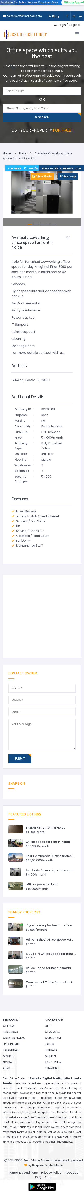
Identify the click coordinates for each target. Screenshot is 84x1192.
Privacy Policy (51, 1173)
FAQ (38, 1177)
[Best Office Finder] (25, 35)
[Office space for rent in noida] (15, 843)
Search (43, 117)
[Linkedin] (80, 16)
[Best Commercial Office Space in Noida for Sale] (15, 857)
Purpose (20, 415)
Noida (7, 1062)
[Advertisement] (42, 616)
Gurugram (53, 1038)
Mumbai (50, 1056)
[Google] (73, 16)
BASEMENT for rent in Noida (45, 828)
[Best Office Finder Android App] (42, 1187)
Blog (55, 16)
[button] (42, 91)
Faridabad (10, 1032)
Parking (19, 421)
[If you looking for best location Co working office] (15, 927)
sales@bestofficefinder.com (24, 16)
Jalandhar (11, 1050)
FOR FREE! (42, 130)
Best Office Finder (36, 1160)
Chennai (9, 1026)
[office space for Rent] (15, 886)
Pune (6, 1068)
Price (18, 438)
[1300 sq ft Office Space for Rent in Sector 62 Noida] (15, 955)
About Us (71, 1173)
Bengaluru (11, 1020)
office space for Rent (41, 884)
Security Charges (20, 479)
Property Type (20, 445)
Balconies (21, 471)
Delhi (48, 1026)
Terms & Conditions (23, 1173)
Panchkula (53, 1062)
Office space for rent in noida (48, 842)
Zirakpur (51, 1068)
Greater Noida (14, 1038)
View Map (69, 176)
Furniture (21, 432)
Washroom (22, 465)
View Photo (43, 176)
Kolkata (51, 1050)
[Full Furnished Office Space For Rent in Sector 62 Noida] (15, 941)
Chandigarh (54, 1020)
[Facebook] (67, 16)
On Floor (20, 454)
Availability (22, 426)
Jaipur (49, 1044)
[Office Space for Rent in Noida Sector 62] (15, 969)
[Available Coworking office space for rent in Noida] (15, 872)
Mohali (8, 1056)
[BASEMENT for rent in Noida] (15, 829)
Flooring (20, 459)
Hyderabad (11, 1044)
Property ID (22, 409)
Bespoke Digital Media (47, 1165)
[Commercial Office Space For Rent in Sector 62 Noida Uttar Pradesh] (15, 983)
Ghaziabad (53, 1032)
